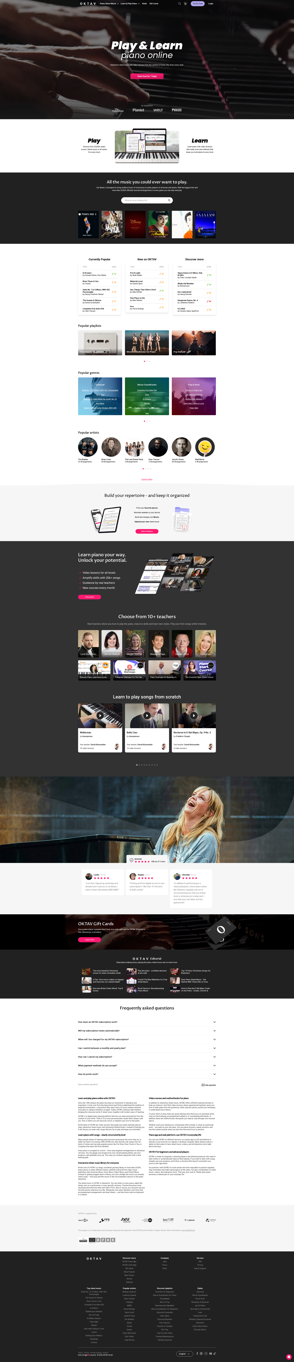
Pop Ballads (165, 1299)
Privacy (86, 1353)
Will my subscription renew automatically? (99, 1030)
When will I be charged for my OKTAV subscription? (103, 1039)
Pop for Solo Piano (164, 1333)
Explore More (147, 479)
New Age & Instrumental (200, 1309)
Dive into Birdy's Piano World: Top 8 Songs (108, 989)
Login (210, 4)
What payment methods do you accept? (97, 1065)
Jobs (165, 1261)
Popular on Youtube (164, 1326)
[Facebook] (197, 1354)
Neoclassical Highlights (164, 1305)
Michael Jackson (129, 1292)
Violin (144, 4)
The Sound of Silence (94, 1298)
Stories (129, 1279)
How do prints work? (88, 1074)
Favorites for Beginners (164, 1292)
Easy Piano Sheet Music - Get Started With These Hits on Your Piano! (194, 980)
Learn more (89, 940)
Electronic (200, 1323)
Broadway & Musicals (147, 421)
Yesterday (94, 1339)
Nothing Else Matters (93, 1335)
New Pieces (129, 1275)
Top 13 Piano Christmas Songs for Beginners (196, 972)
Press (164, 1265)
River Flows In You (94, 1301)
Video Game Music (200, 1326)
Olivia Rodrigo (129, 1309)
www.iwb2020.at (188, 1230)
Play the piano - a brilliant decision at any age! (152, 972)
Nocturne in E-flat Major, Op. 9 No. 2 (142, 765)
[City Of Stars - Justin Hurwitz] (182, 224)
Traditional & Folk (200, 1316)
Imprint (105, 1353)
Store (165, 1268)
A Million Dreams (94, 1318)
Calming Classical (165, 1340)
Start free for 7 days (147, 76)
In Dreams (94, 1308)
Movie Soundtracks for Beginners (164, 1309)
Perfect (94, 1342)
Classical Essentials (165, 1312)
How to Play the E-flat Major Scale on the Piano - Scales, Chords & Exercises (195, 989)
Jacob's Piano (129, 1316)
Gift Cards (154, 4)
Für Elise (147, 765)
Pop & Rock (194, 384)
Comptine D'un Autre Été (94, 1305)
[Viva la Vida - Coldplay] (88, 224)
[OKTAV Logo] (88, 4)
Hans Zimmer (129, 1299)
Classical (100, 384)
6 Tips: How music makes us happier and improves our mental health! (108, 980)
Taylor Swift (129, 1312)
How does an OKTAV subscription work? (97, 1022)
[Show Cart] (185, 3)
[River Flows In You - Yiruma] (158, 224)
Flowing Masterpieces (165, 1336)
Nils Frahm (129, 1336)
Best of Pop (147, 361)
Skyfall (94, 1325)
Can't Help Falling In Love (94, 1329)
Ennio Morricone (129, 1333)
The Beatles (129, 1319)
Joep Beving (129, 1340)
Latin (200, 1312)
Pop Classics (164, 1323)
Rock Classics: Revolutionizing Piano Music (151, 989)
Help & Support (200, 1268)
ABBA (129, 1305)
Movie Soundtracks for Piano (164, 1295)
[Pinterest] (201, 1354)
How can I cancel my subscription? (95, 1057)
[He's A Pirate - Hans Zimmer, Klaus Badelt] (112, 224)
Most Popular (129, 1272)
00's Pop (164, 1330)
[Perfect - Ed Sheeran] (205, 224)
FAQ (200, 1261)
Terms (80, 1353)
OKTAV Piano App (129, 1261)
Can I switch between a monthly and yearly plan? (102, 1048)
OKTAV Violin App (129, 1265)
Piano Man (94, 1322)
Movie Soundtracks (147, 384)
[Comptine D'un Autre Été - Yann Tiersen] (135, 224)
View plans (89, 597)
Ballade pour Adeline (94, 1311)
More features (147, 531)
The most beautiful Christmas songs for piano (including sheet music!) (107, 972)
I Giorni (94, 1332)
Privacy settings (96, 1353)
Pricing (200, 1265)
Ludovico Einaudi (129, 1295)
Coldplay (129, 1302)
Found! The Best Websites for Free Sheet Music (152, 980)
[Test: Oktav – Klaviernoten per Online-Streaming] (177, 110)
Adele (129, 1323)
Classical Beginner (164, 1319)
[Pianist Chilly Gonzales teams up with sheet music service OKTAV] (138, 110)
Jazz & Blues (200, 1305)
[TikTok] (214, 1354)
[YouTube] (210, 1354)
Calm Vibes (164, 1316)
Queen (129, 1330)
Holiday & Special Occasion (200, 1319)
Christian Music (200, 1330)
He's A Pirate (94, 1315)
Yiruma (129, 1326)
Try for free (198, 4)
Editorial (129, 1282)
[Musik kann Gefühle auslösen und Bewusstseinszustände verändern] (158, 110)
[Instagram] (206, 1354)
